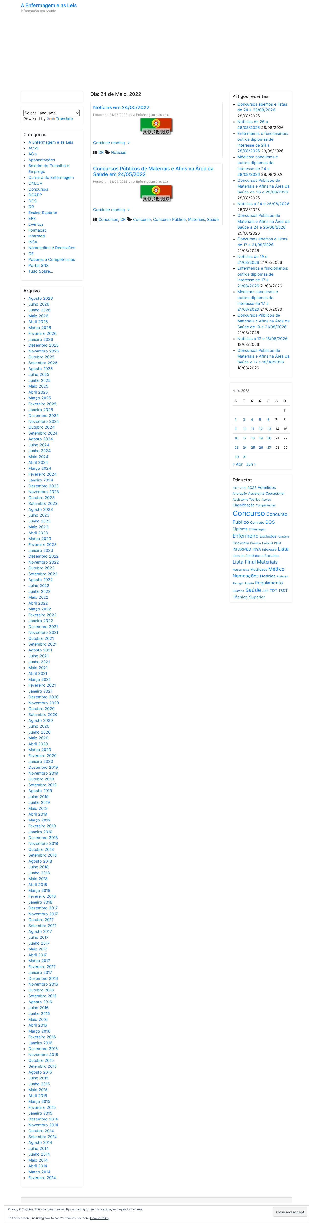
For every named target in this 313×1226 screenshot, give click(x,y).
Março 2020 (39, 749)
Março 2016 (39, 1031)
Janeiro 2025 (40, 409)
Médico (276, 569)
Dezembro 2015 (43, 1048)
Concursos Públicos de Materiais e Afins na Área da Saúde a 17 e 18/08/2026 (263, 356)
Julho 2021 (38, 655)
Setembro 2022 (42, 573)
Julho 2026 (38, 304)
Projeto (249, 583)
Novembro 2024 (43, 421)
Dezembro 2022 (43, 556)
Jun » (251, 464)
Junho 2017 (39, 943)
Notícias (118, 152)
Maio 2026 (38, 315)
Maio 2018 (38, 878)
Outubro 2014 (41, 1130)
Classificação (244, 505)
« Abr (238, 464)
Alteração (240, 493)
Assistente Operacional (266, 493)
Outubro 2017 (41, 919)
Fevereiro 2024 (42, 474)
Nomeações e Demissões (51, 247)
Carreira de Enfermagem (51, 177)
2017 (236, 488)
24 (245, 447)
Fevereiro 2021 (42, 685)
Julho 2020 (38, 726)
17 (244, 438)
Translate (64, 118)
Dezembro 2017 (43, 908)
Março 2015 (39, 1101)
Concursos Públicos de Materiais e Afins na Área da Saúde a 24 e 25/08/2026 (263, 221)
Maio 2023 (38, 526)
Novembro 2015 (43, 1054)
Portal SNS (38, 265)
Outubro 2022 (41, 567)
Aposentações (41, 159)
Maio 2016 (38, 1019)
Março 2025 (39, 397)
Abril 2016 (37, 1025)
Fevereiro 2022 (42, 614)
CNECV (35, 183)
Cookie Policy (99, 1218)
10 (245, 429)
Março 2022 (39, 609)
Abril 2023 (38, 532)
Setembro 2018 (42, 855)
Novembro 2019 (43, 773)
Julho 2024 (38, 444)
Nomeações (246, 576)
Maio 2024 (38, 456)
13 (269, 429)
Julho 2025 (38, 374)
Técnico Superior (249, 597)
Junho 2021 (39, 661)
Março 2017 (39, 960)
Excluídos (268, 536)
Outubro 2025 (41, 356)
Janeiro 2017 (40, 972)
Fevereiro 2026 (42, 333)
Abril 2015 (37, 1095)
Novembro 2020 (43, 702)
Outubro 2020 (41, 708)
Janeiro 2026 (40, 339)
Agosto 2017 (40, 931)
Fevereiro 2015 (42, 1107)
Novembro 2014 (43, 1124)
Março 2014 (39, 1171)
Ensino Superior (42, 212)
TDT (273, 590)
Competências (266, 505)
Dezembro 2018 (43, 837)
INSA (32, 241)
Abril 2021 (37, 673)
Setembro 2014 (42, 1136)
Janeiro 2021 (40, 691)
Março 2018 (39, 890)
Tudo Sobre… (40, 271)
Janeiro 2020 (40, 761)
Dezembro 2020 (43, 696)
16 (236, 438)
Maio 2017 (37, 949)
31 (245, 457)
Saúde (213, 219)
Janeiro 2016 (40, 1042)
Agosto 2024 (40, 439)
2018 (243, 488)
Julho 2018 (38, 866)
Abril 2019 (37, 814)
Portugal (238, 583)
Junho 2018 (39, 872)
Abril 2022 (38, 603)
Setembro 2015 (42, 1066)
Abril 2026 (38, 321)
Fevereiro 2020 (42, 755)
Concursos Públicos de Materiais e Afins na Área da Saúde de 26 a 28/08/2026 (263, 186)
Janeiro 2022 (40, 620)
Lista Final (244, 562)
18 (253, 438)
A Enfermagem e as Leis (49, 5)
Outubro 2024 (41, 427)
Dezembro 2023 (43, 485)
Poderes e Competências (51, 259)
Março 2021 (39, 679)
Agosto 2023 (40, 509)
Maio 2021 (38, 667)
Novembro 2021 (43, 632)
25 (253, 447)
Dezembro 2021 (43, 626)
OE (31, 253)
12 (261, 429)
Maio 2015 (38, 1089)
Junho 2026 (39, 310)
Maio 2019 (38, 808)
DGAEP (35, 194)
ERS (32, 218)
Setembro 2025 (42, 362)
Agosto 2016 (40, 1001)
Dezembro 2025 (43, 345)
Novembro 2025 (43, 351)
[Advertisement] (156, 52)
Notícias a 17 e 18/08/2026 (262, 338)
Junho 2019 (39, 802)
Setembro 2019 (42, 784)
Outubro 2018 (41, 849)
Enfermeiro (245, 536)
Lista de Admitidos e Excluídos (256, 556)
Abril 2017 (37, 954)
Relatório (238, 591)
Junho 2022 (39, 591)
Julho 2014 (38, 1148)
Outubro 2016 (41, 990)
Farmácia (283, 536)
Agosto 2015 (40, 1072)
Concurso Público (169, 219)
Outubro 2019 (41, 779)
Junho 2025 (39, 380)
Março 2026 (39, 327)
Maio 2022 (38, 597)
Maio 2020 (38, 738)
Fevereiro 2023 (42, 544)
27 (269, 447)
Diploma (240, 529)
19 (261, 438)
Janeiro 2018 (40, 902)
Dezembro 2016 (43, 978)
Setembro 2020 (42, 714)
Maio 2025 (38, 386)
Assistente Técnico (246, 499)
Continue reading (111, 142)
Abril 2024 (38, 462)
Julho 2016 (38, 1007)
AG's (32, 153)
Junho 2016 (39, 1013)
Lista (283, 549)
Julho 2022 (38, 585)
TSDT (283, 591)
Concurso (142, 219)
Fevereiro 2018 (42, 896)
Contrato (257, 522)
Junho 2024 (39, 450)
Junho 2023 (39, 521)
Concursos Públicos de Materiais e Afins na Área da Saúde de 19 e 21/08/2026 (263, 321)
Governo (255, 543)
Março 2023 (39, 538)
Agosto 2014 (40, 1142)
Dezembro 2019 (43, 767)
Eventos (35, 224)
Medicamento (241, 569)
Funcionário (241, 543)
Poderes (282, 576)
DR (31, 206)
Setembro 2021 (42, 644)
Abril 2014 (37, 1165)
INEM (277, 543)
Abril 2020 (38, 743)
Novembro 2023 (43, 491)
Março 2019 (39, 820)
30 (237, 457)
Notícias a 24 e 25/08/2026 (263, 203)
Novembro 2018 (43, 843)
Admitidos (267, 487)
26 (261, 447)
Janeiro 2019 (40, 831)
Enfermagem (257, 529)
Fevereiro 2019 (42, 825)
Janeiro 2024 (40, 480)
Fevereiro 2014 (42, 1177)
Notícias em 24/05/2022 (121, 107)
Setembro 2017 (42, 925)
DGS (32, 200)
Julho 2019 (38, 796)
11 (252, 429)
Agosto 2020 (40, 720)
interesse (269, 549)
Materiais (196, 219)
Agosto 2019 (40, 790)
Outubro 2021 (41, 638)
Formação (37, 230)
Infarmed (36, 236)
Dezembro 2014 (43, 1119)
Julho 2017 (38, 937)
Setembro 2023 (42, 503)
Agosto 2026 (40, 298)
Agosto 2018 (40, 861)
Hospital (267, 543)
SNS (265, 591)
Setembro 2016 (42, 995)
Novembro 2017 (43, 913)
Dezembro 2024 (43, 415)
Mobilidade (258, 569)
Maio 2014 (38, 1160)
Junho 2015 (39, 1083)
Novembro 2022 (43, 562)
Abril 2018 (37, 884)
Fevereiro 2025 (42, 403)
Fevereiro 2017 (42, 966)
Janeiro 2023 (40, 550)
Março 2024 (39, 468)
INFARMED (242, 549)
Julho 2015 (38, 1078)
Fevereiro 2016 (42, 1036)
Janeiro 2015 (40, 1113)
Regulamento (269, 582)
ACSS (33, 148)
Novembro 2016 (43, 984)
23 (237, 447)
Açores (266, 499)
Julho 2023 (38, 515)
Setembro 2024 (42, 433)
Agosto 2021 (40, 650)
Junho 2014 (39, 1154)
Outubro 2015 (41, 1060)
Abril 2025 (38, 392)
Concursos (38, 189)
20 (269, 438)
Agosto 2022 (40, 579)
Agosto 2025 (40, 368)
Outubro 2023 (41, 497)
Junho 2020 (39, 732)
